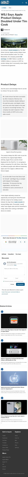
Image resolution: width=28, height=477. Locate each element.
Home (4, 7)
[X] (20, 242)
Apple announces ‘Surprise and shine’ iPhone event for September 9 (12, 388)
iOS (3, 464)
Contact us (5, 445)
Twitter (4, 435)
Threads (4, 443)
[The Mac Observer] (5, 3)
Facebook (4, 438)
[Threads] (24, 242)
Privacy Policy (5, 450)
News (10, 7)
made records (18, 202)
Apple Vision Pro (6, 457)
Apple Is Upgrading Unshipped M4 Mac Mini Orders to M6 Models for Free (12, 359)
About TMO (5, 447)
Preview (12, 284)
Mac (16, 440)
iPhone (16, 443)
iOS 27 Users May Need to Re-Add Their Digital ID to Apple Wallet (13, 330)
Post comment (20, 284)
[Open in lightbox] (14, 150)
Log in (15, 265)
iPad (16, 445)
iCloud (4, 469)
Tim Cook (18, 254)
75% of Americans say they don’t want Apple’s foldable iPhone (12, 416)
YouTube (4, 440)
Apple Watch (5, 459)
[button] (23, 3)
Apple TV (4, 462)
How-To (17, 438)
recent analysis (13, 50)
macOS (4, 466)
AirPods (4, 254)
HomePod (11, 254)
